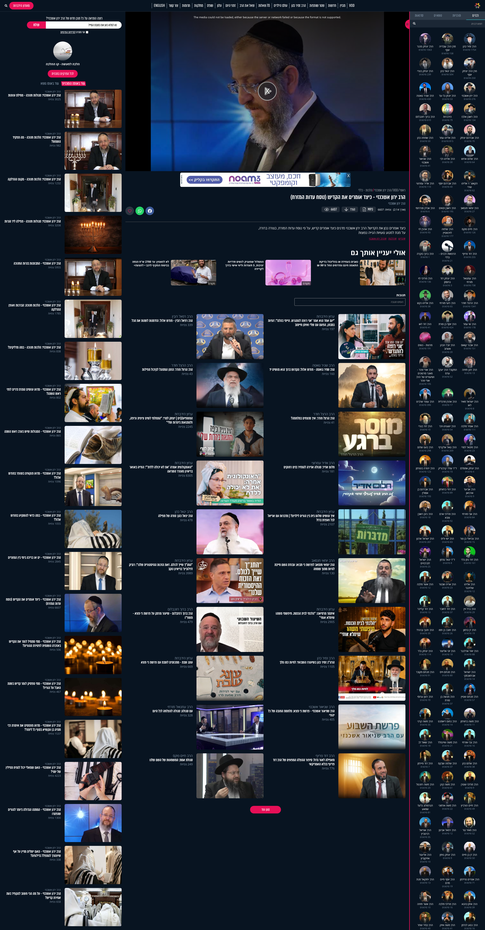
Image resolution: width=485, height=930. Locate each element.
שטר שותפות (317, 5)
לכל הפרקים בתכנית (63, 73)
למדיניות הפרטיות (68, 32)
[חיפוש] (414, 23)
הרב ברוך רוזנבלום (180, 609)
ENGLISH (159, 5)
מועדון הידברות (21, 5)
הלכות (391, 238)
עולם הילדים (280, 5)
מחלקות (198, 5)
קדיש (401, 238)
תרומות (186, 5)
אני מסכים (72, 32)
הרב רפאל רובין (182, 316)
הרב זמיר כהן (298, 5)
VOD (351, 5)
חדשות (332, 5)
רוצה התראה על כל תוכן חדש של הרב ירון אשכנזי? (74, 18)
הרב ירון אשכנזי (382, 190)
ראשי (402, 190)
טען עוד (265, 809)
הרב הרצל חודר (182, 365)
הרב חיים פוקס (183, 755)
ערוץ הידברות (326, 316)
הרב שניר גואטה (323, 365)
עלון (219, 5)
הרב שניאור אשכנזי (322, 706)
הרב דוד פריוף (325, 755)
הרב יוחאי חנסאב (323, 560)
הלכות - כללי (365, 190)
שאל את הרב (247, 5)
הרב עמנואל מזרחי (180, 706)
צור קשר (173, 5)
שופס (210, 5)
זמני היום (230, 5)
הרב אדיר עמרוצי (323, 463)
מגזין (342, 5)
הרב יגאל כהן (184, 511)
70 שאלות (264, 5)
